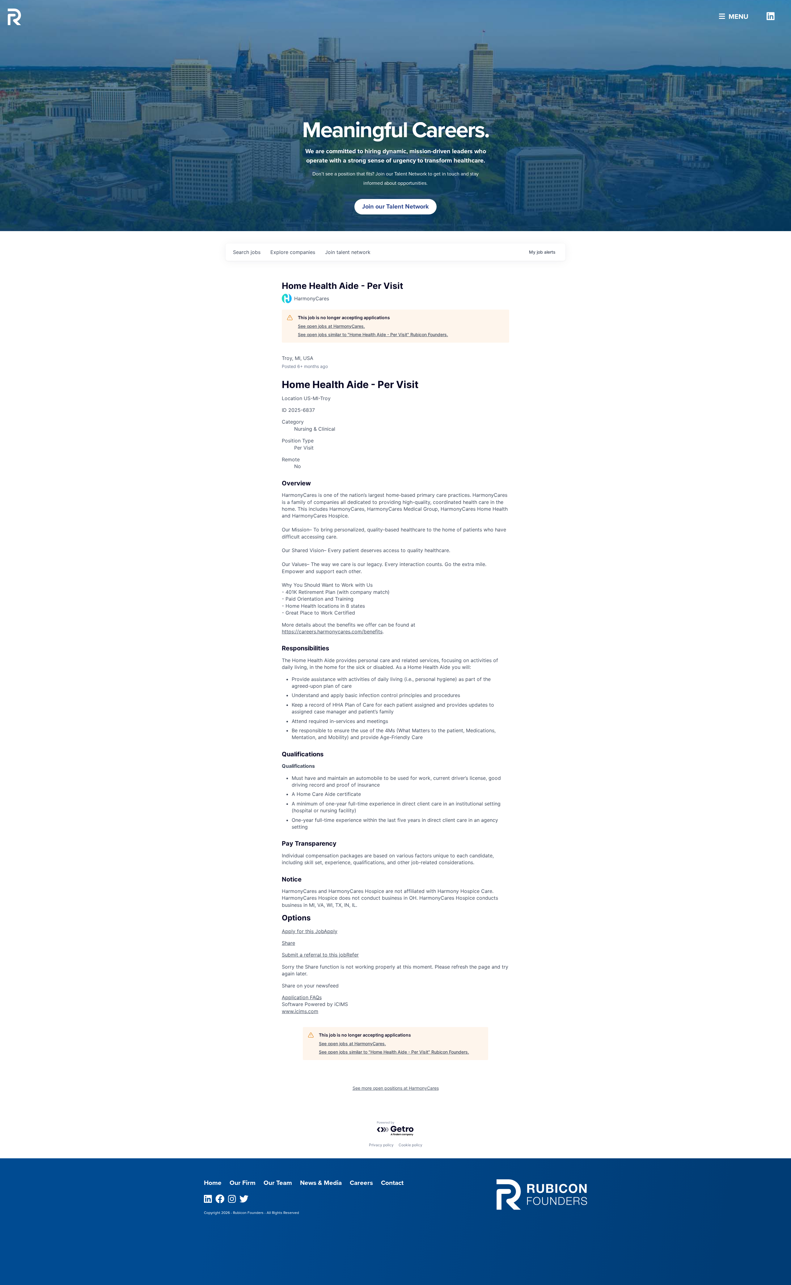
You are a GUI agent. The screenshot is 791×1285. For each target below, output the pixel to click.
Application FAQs (302, 997)
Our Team (278, 1183)
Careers (361, 1183)
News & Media (321, 1183)
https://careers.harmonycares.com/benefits (332, 631)
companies (292, 252)
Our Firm (243, 1183)
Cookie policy (410, 1145)
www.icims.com (300, 1011)
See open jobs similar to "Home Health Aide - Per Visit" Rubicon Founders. (373, 334)
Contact (392, 1183)
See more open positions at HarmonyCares (396, 1088)
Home (213, 1183)
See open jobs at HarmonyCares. (331, 326)
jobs (246, 252)
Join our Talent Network (395, 206)
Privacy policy (381, 1145)
